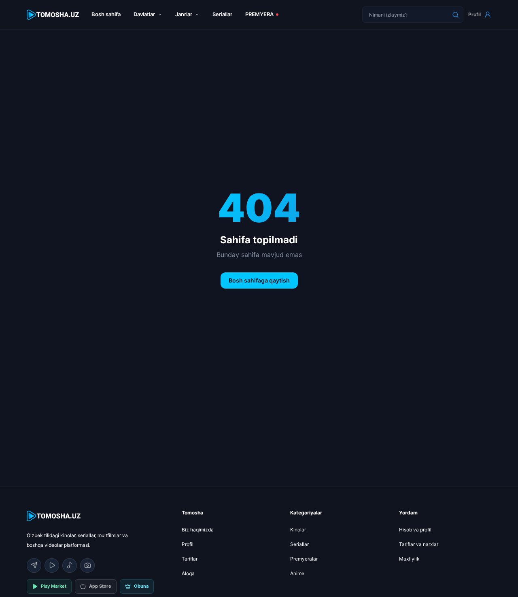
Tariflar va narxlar (418, 544)
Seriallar (222, 14)
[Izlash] (455, 14)
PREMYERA (259, 14)
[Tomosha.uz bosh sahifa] (53, 14)
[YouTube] (52, 565)
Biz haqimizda (198, 530)
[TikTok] (69, 565)
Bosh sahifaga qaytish (259, 280)
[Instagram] (87, 565)
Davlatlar (144, 14)
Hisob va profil (415, 530)
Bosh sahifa (106, 14)
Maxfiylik (409, 559)
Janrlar (183, 14)
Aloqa (188, 573)
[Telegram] (34, 565)
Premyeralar (304, 559)
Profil (474, 14)
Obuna (141, 586)
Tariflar (189, 559)
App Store (100, 586)
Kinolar (298, 530)
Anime (297, 573)
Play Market (53, 586)
